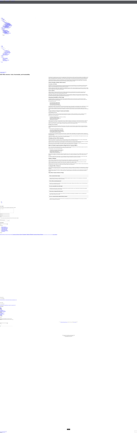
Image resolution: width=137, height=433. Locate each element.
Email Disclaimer (66, 322)
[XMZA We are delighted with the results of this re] (114, 418)
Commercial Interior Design (4, 228)
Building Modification (3, 234)
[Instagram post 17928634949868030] (22, 357)
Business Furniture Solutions (4, 227)
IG (0, 432)
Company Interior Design (27, 234)
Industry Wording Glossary (45, 234)
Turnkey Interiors (3, 72)
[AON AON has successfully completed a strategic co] (68, 398)
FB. (1, 432)
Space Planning (3, 231)
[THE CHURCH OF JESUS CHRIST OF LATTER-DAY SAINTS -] (68, 357)
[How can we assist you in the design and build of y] (22, 398)
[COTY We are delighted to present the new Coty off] (68, 378)
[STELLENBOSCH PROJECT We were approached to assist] (22, 418)
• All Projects (1, 313)
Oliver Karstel (74, 322)
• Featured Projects (2, 312)
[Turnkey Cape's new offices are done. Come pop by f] (114, 378)
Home (0, 307)
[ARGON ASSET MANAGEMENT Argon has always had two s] (68, 418)
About (1, 308)
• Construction (1, 310)
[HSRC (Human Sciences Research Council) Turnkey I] (114, 398)
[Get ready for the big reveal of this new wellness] (114, 357)
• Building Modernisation (3, 311)
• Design (1, 309)
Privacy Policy (62, 322)
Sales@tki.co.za (2, 432)
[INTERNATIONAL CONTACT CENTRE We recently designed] (22, 378)
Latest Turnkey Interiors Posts (50, 234)
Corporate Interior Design (4, 229)
